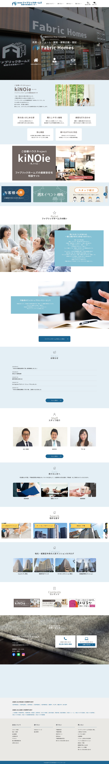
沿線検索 (80, 736)
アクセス (14, 738)
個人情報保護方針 (16, 740)
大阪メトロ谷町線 (90, 712)
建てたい (60, 3)
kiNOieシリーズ (38, 729)
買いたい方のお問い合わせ (84, 749)
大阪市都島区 (15, 704)
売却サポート (59, 734)
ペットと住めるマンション (84, 740)
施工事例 (36, 732)
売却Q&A (58, 736)
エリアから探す (81, 734)
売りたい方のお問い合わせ (62, 740)
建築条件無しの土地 (83, 745)
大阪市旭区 (29, 704)
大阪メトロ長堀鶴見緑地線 (28, 714)
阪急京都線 (62, 712)
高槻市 (50, 704)
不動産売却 (58, 729)
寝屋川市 (59, 704)
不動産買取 (58, 732)
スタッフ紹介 (54, 64)
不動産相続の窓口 (60, 738)
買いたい (77, 3)
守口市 (54, 704)
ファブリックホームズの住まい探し (86, 729)
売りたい (69, 3)
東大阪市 (65, 704)
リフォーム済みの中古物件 (84, 738)
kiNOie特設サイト (36, 64)
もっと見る (54, 400)
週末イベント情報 (82, 747)
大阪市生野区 (23, 704)
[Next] (105, 194)
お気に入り (94, 4)
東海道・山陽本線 (35, 712)
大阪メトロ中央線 (16, 714)
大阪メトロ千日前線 (80, 712)
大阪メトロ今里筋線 (40, 714)
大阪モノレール (70, 712)
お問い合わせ (87, 645)
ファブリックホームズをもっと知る (55, 339)
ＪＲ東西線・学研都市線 (18, 712)
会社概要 (14, 734)
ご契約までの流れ (82, 732)
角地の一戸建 (81, 743)
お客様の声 (15, 736)
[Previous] (3, 194)
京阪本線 (57, 712)
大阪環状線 (27, 712)
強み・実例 (73, 64)
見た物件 (88, 4)
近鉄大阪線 (51, 712)
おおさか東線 (44, 712)
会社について (50, 3)
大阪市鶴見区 (44, 704)
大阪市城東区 (37, 704)
